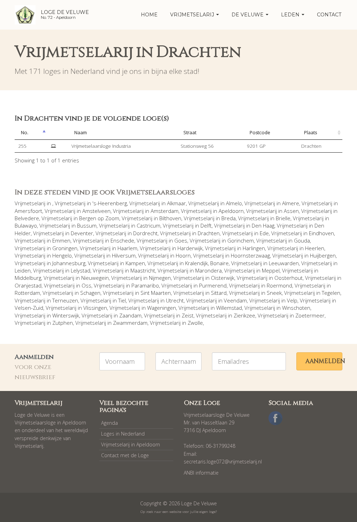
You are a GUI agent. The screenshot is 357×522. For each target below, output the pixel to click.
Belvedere (27, 218)
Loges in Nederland (123, 433)
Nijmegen (160, 277)
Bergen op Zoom (99, 218)
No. (24, 132)
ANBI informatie (201, 472)
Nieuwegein (95, 277)
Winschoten (296, 307)
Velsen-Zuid (29, 307)
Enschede (122, 240)
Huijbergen (323, 255)
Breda (228, 218)
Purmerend (213, 285)
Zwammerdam (130, 322)
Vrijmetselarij (192, 14)
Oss (86, 285)
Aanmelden (323, 361)
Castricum (148, 225)
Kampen (135, 263)
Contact (329, 14)
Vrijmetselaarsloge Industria (101, 146)
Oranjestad (28, 285)
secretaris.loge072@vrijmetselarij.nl (223, 461)
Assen (291, 210)
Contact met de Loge (125, 455)
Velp (292, 300)
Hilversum (124, 255)
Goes (180, 240)
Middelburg (28, 277)
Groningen (64, 248)
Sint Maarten (155, 292)
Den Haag (263, 225)
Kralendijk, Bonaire (207, 263)
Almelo (234, 203)
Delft (206, 225)
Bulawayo (26, 225)
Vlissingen (95, 307)
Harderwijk (190, 248)
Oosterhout (288, 277)
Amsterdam (164, 210)
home (149, 14)
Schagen (90, 292)
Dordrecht (145, 233)
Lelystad (80, 270)
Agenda (109, 423)
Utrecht (175, 300)
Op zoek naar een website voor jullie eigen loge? (178, 511)
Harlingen (254, 248)
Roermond (279, 285)
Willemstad (229, 307)
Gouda (302, 240)
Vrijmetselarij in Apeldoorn (130, 444)
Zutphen (62, 322)
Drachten (209, 233)
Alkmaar (176, 203)
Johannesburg (68, 263)
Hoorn (183, 255)
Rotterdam (27, 292)
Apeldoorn (231, 210)
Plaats (310, 132)
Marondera (208, 270)
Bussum (87, 225)
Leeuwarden (284, 263)
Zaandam (130, 315)
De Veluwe (248, 14)
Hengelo (62, 255)
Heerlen (314, 248)
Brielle (283, 218)
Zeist (187, 315)
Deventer (82, 233)
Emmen (61, 240)
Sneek (274, 292)
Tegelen (331, 292)
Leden (291, 14)
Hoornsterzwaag (250, 255)
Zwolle (195, 322)
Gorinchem (240, 240)
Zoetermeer (310, 315)
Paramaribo (145, 285)
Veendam (235, 300)
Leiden (23, 270)
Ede (264, 233)
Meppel (271, 270)
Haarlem (127, 248)
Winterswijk (65, 315)
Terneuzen (65, 300)
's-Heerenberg (109, 203)
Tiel (122, 300)
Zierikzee (244, 315)
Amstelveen (96, 210)
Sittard (219, 292)
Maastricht (142, 270)
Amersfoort (28, 210)
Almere (290, 203)
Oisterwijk (222, 277)
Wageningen (161, 307)
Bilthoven (170, 218)
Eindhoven (321, 233)
